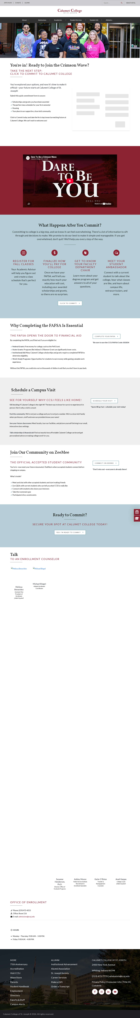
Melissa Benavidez (19, 588)
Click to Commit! (68, 303)
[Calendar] (137, 512)
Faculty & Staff (17, 999)
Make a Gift (57, 982)
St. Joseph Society (60, 973)
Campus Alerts (17, 1004)
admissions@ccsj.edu (26, 917)
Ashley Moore (80, 879)
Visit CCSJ (15, 973)
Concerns (96, 985)
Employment (16, 991)
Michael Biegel (39, 584)
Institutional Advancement (64, 964)
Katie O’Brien (101, 879)
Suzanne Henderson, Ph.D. (60, 881)
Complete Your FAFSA (105, 336)
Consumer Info (114, 982)
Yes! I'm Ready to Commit (68, 532)
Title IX (126, 982)
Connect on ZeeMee (104, 463)
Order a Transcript (60, 986)
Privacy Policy (98, 982)
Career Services (59, 977)
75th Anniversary (18, 964)
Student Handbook (19, 986)
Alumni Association (60, 968)
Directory (15, 995)
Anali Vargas (121, 879)
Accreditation (17, 968)
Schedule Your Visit (103, 401)
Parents (14, 982)
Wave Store (16, 977)
